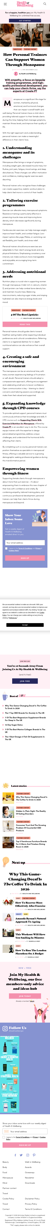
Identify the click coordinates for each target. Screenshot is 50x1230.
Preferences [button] (13, 618)
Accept (25, 625)
